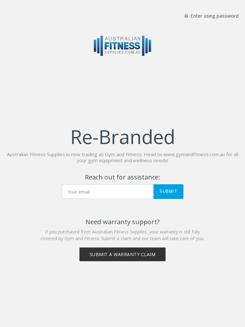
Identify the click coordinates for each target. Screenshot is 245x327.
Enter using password (214, 15)
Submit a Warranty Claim (123, 254)
